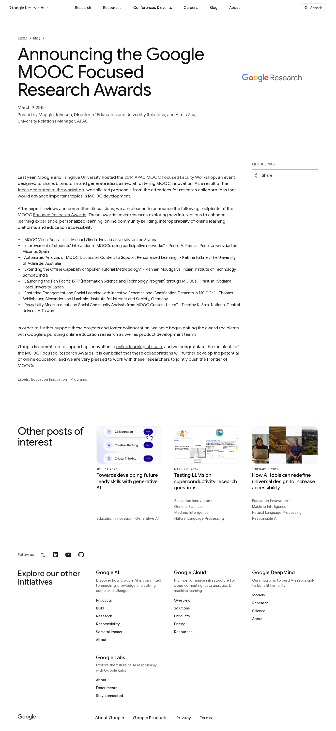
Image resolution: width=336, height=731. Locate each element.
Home (22, 38)
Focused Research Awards (59, 214)
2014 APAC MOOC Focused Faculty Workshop (170, 177)
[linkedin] (55, 555)
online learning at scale (139, 346)
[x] (43, 555)
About (234, 7)
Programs (78, 379)
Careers (191, 7)
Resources (112, 7)
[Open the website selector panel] (48, 8)
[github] (81, 555)
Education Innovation (49, 379)
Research (83, 7)
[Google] (27, 717)
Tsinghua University (82, 177)
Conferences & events (152, 7)
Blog (213, 7)
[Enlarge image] (313, 99)
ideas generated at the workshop (51, 190)
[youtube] (68, 555)
